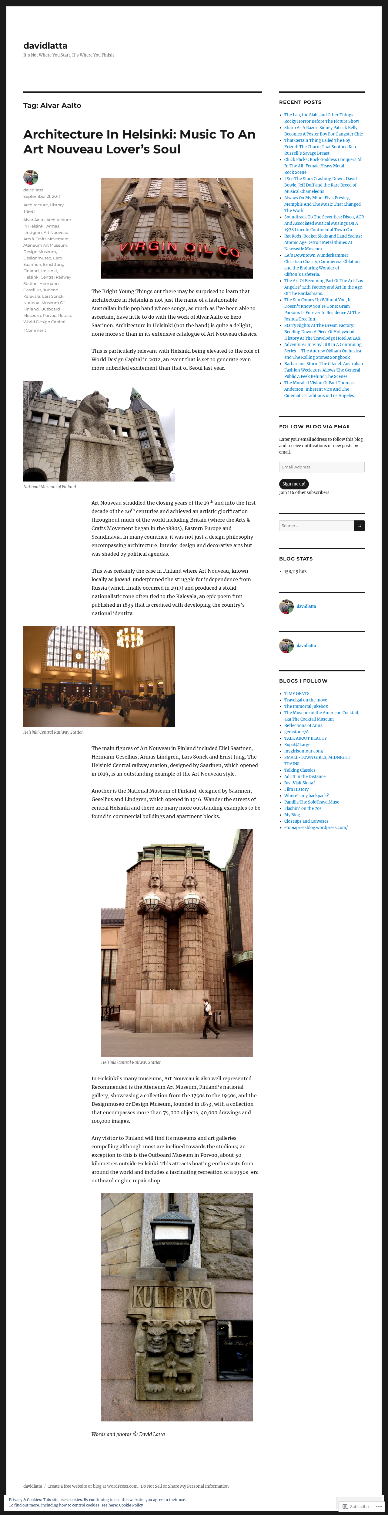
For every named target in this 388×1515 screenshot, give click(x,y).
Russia (64, 315)
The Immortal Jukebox (306, 706)
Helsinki (49, 270)
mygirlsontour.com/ (304, 751)
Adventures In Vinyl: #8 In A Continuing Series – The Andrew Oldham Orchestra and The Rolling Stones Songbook (323, 351)
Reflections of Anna (303, 725)
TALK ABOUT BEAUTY (305, 738)
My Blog (292, 814)
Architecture (35, 204)
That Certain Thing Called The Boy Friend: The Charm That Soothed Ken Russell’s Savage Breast (320, 147)
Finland (31, 270)
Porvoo (49, 315)
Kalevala (31, 296)
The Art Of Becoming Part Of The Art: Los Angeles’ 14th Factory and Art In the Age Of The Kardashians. (323, 287)
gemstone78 (296, 732)
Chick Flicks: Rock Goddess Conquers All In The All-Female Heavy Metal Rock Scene (323, 166)
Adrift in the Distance (305, 776)
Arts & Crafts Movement (46, 238)
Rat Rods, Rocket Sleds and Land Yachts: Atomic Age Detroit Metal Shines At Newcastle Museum (323, 243)
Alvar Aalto (34, 219)
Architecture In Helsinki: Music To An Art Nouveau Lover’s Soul (139, 141)
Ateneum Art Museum (45, 245)
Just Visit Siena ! (300, 783)
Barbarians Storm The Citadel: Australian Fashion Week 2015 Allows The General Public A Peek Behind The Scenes (323, 370)
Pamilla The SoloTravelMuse (311, 802)
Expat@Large (297, 744)
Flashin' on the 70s (303, 808)
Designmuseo (37, 257)
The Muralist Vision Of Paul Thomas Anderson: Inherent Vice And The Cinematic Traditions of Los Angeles (319, 389)
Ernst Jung (54, 264)
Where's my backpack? (306, 795)
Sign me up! (294, 484)
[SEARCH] (359, 525)
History (57, 204)
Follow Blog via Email (315, 427)
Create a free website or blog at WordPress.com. (93, 1486)
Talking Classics (300, 770)
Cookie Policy (131, 1505)
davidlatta (45, 45)
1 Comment (34, 330)
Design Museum (39, 251)
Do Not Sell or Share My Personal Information (185, 1486)
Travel (29, 211)
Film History (296, 789)
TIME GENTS (296, 693)
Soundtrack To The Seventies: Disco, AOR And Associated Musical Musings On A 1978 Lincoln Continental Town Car (324, 223)
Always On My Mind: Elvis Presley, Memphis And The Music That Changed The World (322, 204)
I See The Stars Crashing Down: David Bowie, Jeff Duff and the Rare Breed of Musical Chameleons (320, 185)
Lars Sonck (52, 296)
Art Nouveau (56, 232)
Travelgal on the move (305, 700)
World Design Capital (44, 321)
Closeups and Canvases (306, 821)
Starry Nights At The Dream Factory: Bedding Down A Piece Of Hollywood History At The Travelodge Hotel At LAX (322, 332)
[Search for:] (316, 525)
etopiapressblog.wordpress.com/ (316, 827)
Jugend (51, 289)
